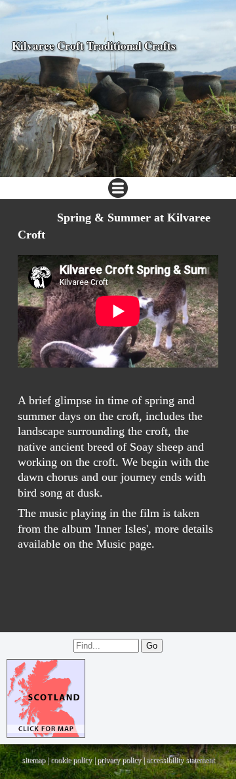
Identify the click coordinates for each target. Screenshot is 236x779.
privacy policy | (121, 760)
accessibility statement (180, 760)
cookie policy (71, 760)
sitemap (33, 760)
